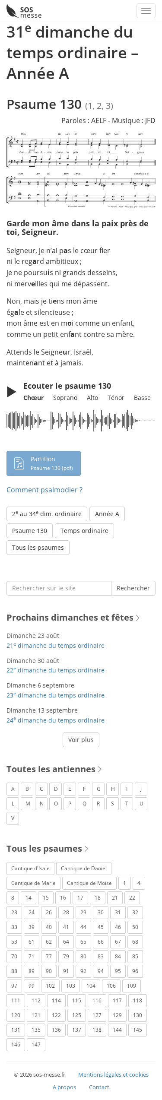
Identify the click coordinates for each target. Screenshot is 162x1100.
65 (83, 941)
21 (115, 897)
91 (66, 971)
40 (49, 927)
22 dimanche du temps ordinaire (55, 670)
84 (118, 956)
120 (15, 1015)
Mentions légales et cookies (113, 1074)
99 (32, 985)
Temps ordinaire (84, 530)
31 (118, 912)
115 (76, 1000)
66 (101, 941)
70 (14, 956)
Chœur (33, 397)
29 (83, 912)
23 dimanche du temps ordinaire (55, 695)
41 (66, 927)
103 (70, 985)
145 (137, 1029)
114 (56, 1000)
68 (135, 941)
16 (63, 897)
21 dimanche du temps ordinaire (55, 645)
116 (97, 1000)
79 (66, 956)
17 (80, 897)
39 (32, 927)
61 (32, 941)
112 (36, 1000)
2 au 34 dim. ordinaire (47, 513)
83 (101, 956)
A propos (64, 1087)
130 (137, 1015)
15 (46, 897)
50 (135, 927)
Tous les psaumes (38, 547)
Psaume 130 (29, 530)
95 (118, 971)
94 (101, 971)
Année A (107, 514)
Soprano (65, 397)
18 (98, 897)
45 (101, 927)
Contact (99, 1087)
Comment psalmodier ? (44, 490)
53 (14, 941)
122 (56, 1015)
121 (36, 1015)
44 (83, 927)
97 (14, 985)
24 (32, 912)
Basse (142, 397)
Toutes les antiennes (50, 769)
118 (137, 1000)
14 (28, 897)
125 (76, 1015)
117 (117, 1000)
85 (135, 956)
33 (14, 927)
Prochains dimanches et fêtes (69, 617)
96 (135, 971)
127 (97, 1015)
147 (36, 1044)
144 (117, 1029)
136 (56, 1029)
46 (118, 927)
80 (83, 956)
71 (32, 956)
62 (49, 941)
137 (76, 1029)
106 (111, 985)
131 (15, 1029)
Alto (92, 397)
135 (36, 1029)
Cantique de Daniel (84, 868)
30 (101, 912)
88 (14, 971)
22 (132, 897)
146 (15, 1044)
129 (117, 1015)
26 (49, 912)
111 (15, 1000)
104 (90, 985)
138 (97, 1029)
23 (14, 912)
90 (49, 971)
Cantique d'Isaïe (30, 868)
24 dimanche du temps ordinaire (55, 720)
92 (83, 971)
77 (49, 956)
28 (66, 912)
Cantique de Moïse (89, 883)
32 (135, 912)
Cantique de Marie (33, 883)
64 (66, 941)
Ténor (116, 397)
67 (118, 941)
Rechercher (133, 588)
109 (131, 985)
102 (50, 985)
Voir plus (81, 739)
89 (32, 971)
